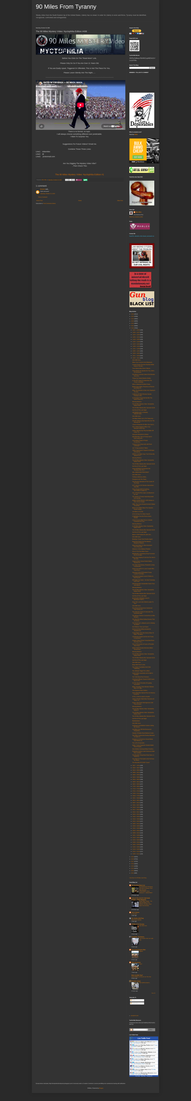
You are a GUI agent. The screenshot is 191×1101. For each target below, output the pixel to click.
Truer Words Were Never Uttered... (141, 368)
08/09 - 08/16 (136, 782)
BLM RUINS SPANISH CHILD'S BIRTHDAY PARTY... (140, 599)
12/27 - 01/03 (136, 330)
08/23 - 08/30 (136, 777)
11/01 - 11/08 (136, 348)
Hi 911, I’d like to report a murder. (141, 696)
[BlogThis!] (68, 180)
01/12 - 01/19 (136, 851)
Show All (153, 993)
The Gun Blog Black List (138, 885)
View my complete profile (136, 217)
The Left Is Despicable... (138, 743)
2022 (132, 323)
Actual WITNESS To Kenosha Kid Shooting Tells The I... (141, 469)
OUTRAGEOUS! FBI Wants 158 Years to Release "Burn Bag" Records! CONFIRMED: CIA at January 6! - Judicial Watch (146, 889)
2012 (132, 873)
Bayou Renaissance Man (138, 949)
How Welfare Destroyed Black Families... (143, 749)
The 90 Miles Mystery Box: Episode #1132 (143, 657)
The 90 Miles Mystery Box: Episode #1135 (143, 464)
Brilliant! (141, 951)
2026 (132, 314)
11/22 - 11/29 (136, 341)
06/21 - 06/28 (136, 798)
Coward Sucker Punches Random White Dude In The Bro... (143, 365)
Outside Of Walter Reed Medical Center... (143, 733)
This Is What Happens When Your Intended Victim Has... (141, 427)
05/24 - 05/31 (136, 807)
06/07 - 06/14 (136, 802)
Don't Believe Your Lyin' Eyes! (140, 627)
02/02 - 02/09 (136, 844)
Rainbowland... (136, 721)
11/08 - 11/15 (136, 346)
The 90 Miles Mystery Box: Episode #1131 (143, 716)
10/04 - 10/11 (136, 358)
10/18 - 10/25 (136, 353)
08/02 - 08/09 (136, 784)
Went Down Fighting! (136, 919)
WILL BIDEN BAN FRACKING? (140, 472)
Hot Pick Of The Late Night (139, 410)
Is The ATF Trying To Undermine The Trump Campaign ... (142, 381)
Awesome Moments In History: (140, 434)
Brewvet (42, 189)
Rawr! (140, 964)
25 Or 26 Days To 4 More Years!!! (141, 514)
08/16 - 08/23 (136, 779)
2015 (132, 866)
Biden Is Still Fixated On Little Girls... (142, 534)
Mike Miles (139, 212)
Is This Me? (134, 914)
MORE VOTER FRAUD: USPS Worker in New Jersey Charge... (143, 501)
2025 (132, 316)
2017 (132, 861)
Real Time (143, 1076)
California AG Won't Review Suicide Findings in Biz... (142, 394)
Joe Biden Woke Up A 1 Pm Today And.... (143, 418)
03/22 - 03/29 (136, 828)
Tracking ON (149, 1076)
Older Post (120, 200)
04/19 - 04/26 (136, 819)
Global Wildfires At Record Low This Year (141, 976)
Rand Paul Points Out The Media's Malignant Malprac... (141, 542)
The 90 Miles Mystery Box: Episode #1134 (143, 530)
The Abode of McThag (137, 918)
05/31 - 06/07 (136, 805)
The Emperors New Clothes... (140, 690)
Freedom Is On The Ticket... (139, 479)
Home (80, 200)
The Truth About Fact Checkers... (141, 677)
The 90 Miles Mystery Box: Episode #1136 (143, 407)
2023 (132, 321)
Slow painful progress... (145, 982)
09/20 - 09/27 (136, 767)
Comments (135, 1003)
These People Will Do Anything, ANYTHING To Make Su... (140, 489)
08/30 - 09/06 (136, 774)
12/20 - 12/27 (136, 332)
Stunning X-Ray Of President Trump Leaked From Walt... (142, 573)
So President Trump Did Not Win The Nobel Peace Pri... (142, 398)
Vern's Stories (135, 912)
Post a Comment (42, 197)
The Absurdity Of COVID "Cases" (141, 762)
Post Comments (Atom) (49, 203)
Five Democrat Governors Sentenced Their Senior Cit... (142, 608)
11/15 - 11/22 (136, 344)
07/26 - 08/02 (136, 786)
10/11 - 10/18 (136, 355)
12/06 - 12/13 (136, 337)
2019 (132, 856)
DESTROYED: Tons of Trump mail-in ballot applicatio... (142, 437)
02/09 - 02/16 (136, 842)
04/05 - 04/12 (136, 823)
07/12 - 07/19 (136, 791)
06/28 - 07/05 (136, 795)
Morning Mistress (137, 401)
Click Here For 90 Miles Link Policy (138, 878)
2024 (132, 318)
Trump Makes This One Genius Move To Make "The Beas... (143, 633)
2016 (132, 863)
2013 (132, 870)
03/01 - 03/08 (136, 835)
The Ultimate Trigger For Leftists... (141, 671)
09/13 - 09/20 (136, 770)
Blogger (101, 1088)
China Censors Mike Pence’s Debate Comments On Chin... (142, 520)
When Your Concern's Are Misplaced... (142, 362)
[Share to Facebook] (72, 180)
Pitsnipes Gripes (136, 981)
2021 (132, 325)
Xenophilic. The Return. (137, 937)
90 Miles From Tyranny (66, 6)
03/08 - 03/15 (136, 833)
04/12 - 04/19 (136, 821)
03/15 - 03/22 (136, 830)
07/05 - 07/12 (136, 793)
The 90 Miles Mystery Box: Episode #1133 (143, 593)
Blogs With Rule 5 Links (138, 664)
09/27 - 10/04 (136, 765)
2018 (132, 859)
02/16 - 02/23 (136, 840)
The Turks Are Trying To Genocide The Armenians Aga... (142, 612)
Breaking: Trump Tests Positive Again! (142, 539)
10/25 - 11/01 (136, 351)
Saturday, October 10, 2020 (47, 193)
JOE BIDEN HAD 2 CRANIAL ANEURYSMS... (140, 413)
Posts (133, 1000)
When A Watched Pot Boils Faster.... (141, 384)
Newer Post (39, 200)
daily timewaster (136, 962)
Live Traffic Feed (144, 1038)
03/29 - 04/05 (136, 826)
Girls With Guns (136, 360)
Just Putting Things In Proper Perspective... (140, 441)
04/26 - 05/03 (136, 816)
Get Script (137, 1076)
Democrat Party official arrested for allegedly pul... (141, 629)
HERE (136, 134)
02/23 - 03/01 (136, 837)
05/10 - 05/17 (136, 812)
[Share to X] (70, 180)
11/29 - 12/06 (136, 339)
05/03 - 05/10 (136, 814)
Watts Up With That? (137, 975)
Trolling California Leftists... (139, 477)
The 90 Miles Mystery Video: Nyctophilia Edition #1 (79, 174)
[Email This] (66, 180)
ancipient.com (134, 1015)
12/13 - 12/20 (136, 334)
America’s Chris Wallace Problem (141, 549)
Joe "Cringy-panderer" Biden (140, 448)
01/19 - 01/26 (136, 849)
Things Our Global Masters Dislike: (141, 378)
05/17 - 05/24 (136, 809)
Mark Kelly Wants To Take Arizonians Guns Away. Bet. (142, 546)
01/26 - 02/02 (136, 847)
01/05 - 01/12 (136, 854)
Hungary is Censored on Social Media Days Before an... (142, 739)
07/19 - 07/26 (136, 788)
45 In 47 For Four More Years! (140, 551)
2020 (132, 328)
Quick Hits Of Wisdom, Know (137, 1056)
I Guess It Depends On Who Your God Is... (143, 424)
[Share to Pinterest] (74, 180)
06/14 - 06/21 (136, 800)
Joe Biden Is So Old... (138, 511)
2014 (132, 868)
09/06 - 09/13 (136, 772)
